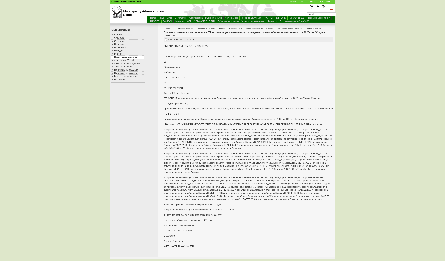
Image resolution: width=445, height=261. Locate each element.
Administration (196, 18)
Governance (181, 18)
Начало (167, 28)
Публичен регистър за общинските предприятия (241, 21)
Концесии (180, 21)
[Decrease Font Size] (323, 8)
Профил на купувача (251, 18)
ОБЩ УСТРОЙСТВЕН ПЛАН (201, 21)
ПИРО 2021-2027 (297, 18)
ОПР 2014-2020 (278, 18)
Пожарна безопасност (319, 18)
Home (153, 18)
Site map (292, 2)
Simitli (169, 18)
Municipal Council (213, 18)
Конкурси (272, 21)
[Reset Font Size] (318, 8)
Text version (325, 2)
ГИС (266, 18)
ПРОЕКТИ (155, 21)
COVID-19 (167, 21)
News (161, 18)
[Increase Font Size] (312, 8)
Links (302, 2)
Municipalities (231, 18)
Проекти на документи (183, 28)
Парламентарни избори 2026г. (295, 21)
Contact (312, 2)
